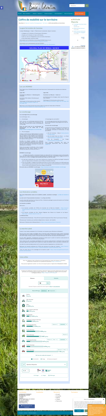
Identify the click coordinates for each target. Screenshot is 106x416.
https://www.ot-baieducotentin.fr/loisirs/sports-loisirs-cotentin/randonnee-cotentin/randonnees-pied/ (44, 247)
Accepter (79, 410)
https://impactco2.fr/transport (49, 272)
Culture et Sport (48, 13)
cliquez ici (47, 144)
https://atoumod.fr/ (56, 261)
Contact (58, 399)
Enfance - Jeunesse (37, 13)
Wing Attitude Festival (79, 28)
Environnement (58, 13)
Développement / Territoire (40, 23)
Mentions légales (32, 412)
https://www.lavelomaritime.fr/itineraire (51, 222)
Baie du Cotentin (29, 23)
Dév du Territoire (79, 13)
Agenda (58, 397)
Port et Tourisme (68, 13)
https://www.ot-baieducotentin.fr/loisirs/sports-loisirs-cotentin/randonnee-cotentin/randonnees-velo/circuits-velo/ (45, 209)
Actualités (58, 396)
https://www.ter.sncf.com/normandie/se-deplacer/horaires (34, 41)
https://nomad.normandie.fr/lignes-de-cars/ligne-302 (56, 101)
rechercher (72, 3)
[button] (1, 7)
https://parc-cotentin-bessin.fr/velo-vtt (31, 213)
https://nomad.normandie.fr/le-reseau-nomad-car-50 (32, 106)
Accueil (20, 13)
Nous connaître (26, 13)
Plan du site (59, 401)
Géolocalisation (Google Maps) (55, 137)
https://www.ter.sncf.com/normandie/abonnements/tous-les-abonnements (37, 44)
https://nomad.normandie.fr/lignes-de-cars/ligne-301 (29, 103)
